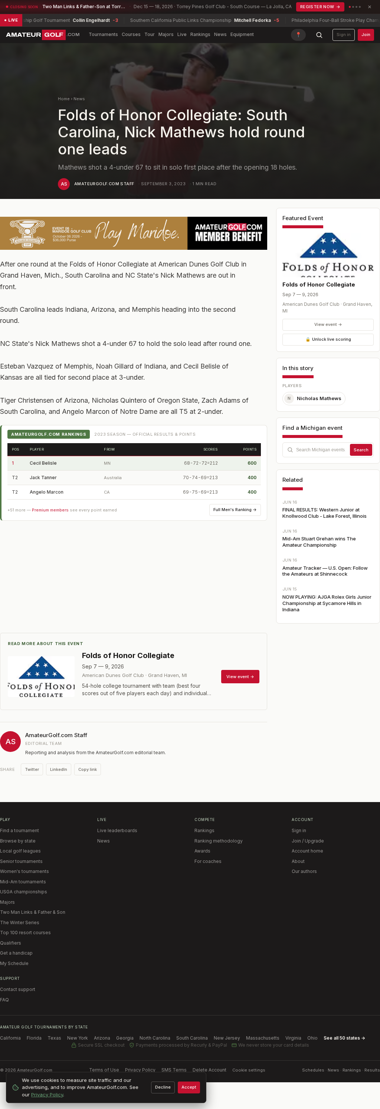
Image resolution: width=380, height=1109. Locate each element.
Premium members (50, 510)
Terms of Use (104, 1070)
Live (182, 34)
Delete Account (209, 1070)
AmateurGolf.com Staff (104, 183)
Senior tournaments (21, 861)
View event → (328, 324)
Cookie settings (248, 1070)
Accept (188, 1087)
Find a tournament (19, 830)
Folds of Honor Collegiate (318, 284)
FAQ (4, 999)
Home (64, 98)
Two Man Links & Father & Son (32, 912)
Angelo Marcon (46, 492)
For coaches (208, 861)
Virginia (293, 1038)
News (220, 34)
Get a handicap (16, 953)
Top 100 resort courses (25, 932)
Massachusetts (262, 1038)
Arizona (102, 1038)
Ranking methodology (218, 841)
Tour (149, 34)
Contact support (17, 989)
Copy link (87, 769)
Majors (166, 34)
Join (365, 34)
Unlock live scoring (328, 339)
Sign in (344, 34)
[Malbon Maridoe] (133, 233)
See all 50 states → (344, 1038)
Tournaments (103, 34)
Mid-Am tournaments (23, 881)
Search (361, 449)
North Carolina (155, 1038)
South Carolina (192, 1038)
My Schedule (14, 963)
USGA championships (23, 891)
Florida (34, 1038)
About (298, 861)
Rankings (200, 34)
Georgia (125, 1038)
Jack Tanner (43, 477)
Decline (163, 1087)
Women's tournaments (24, 871)
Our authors (304, 871)
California (10, 1038)
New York (77, 1038)
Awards (202, 851)
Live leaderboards (117, 830)
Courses (131, 34)
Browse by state (18, 841)
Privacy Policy (140, 1070)
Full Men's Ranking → (235, 509)
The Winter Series (19, 922)
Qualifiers (10, 943)
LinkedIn (58, 769)
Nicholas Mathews (314, 398)
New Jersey (227, 1038)
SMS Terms (174, 1070)
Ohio (312, 1038)
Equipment (242, 34)
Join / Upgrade (308, 841)
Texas (54, 1038)
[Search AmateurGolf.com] (319, 34)
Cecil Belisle (43, 463)
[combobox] (328, 449)
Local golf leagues (20, 851)
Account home (307, 851)
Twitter (32, 769)
